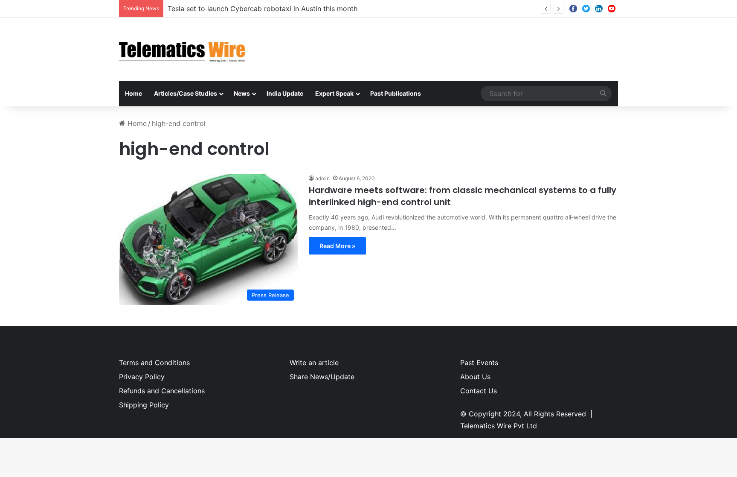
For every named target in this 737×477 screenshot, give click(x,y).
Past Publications (395, 93)
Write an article (314, 362)
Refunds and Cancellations (162, 390)
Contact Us (478, 390)
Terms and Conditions (154, 362)
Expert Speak (334, 93)
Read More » (337, 245)
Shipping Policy (144, 405)
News (242, 93)
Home (133, 93)
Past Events (479, 362)
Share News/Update (322, 376)
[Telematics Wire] (182, 49)
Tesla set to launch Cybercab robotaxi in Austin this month (262, 8)
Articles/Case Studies (185, 93)
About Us (475, 376)
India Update (285, 93)
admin (322, 178)
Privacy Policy (142, 376)
